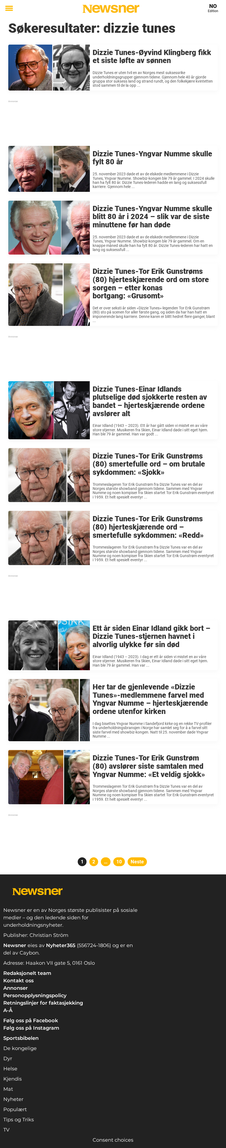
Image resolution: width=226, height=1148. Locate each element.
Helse (10, 1069)
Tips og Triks (18, 1120)
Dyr (7, 1059)
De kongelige (20, 1048)
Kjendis (12, 1079)
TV (6, 1130)
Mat (8, 1089)
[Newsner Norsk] (111, 8)
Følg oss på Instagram (31, 1028)
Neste (137, 862)
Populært (15, 1109)
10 (120, 862)
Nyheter (13, 1099)
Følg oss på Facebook (30, 1021)
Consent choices (113, 1140)
